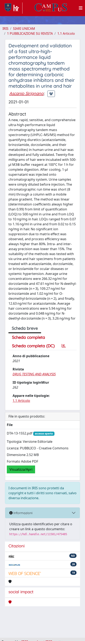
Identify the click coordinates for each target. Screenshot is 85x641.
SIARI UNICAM (24, 28)
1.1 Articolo (66, 33)
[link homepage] (12, 8)
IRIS (5, 28)
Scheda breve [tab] (25, 328)
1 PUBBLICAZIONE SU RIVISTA (30, 33)
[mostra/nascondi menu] (81, 8)
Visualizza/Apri (20, 469)
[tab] (63, 345)
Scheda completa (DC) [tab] (33, 345)
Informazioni (22, 513)
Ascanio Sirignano (26, 93)
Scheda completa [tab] (28, 337)
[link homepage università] (51, 8)
